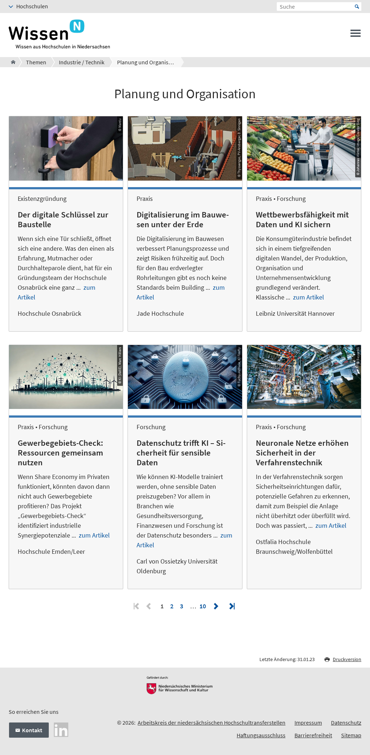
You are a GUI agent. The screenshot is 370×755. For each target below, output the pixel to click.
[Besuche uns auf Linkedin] (61, 729)
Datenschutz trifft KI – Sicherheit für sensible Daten (181, 452)
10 (202, 606)
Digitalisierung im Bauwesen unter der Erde (183, 219)
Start (357, 6)
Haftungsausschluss (261, 735)
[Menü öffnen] (355, 35)
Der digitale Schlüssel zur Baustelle (63, 219)
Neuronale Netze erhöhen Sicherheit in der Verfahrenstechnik (302, 452)
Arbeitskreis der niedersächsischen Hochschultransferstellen (211, 722)
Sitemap (351, 735)
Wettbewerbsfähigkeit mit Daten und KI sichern (302, 219)
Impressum (308, 722)
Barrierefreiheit (313, 735)
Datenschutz (346, 722)
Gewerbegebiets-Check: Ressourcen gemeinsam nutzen (60, 452)
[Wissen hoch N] (11, 62)
